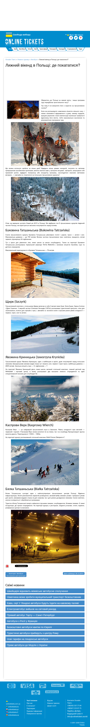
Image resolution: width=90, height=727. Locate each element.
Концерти (53, 49)
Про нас (30, 703)
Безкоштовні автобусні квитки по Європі (29, 627)
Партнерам (31, 708)
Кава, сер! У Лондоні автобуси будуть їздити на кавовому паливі (43, 603)
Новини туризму (23, 59)
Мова (70, 35)
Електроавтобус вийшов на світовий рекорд (31, 609)
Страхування (72, 49)
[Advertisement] (45, 15)
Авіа (15, 49)
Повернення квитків (34, 714)
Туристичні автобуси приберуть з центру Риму (32, 633)
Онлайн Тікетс (10, 59)
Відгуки (50, 701)
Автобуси (22, 49)
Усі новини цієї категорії (16, 576)
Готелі (30, 49)
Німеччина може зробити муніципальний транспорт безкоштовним (44, 597)
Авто (36, 49)
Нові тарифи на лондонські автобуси (27, 639)
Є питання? (31, 706)
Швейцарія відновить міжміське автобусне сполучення (37, 591)
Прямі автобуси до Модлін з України (27, 645)
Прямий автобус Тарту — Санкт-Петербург (31, 615)
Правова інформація (34, 711)
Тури (80, 49)
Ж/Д (10, 49)
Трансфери (44, 49)
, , (74, 712)
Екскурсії (62, 49)
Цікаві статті (51, 706)
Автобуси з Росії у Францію (22, 621)
